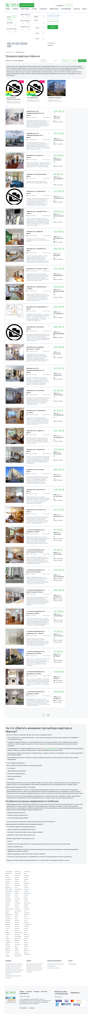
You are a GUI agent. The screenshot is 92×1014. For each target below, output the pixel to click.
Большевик (8, 899)
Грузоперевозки (66, 9)
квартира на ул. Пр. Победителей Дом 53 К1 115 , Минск (36, 113)
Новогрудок (18, 954)
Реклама (36, 991)
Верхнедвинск (9, 914)
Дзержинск (8, 942)
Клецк (16, 895)
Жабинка (8, 956)
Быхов (7, 912)
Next (22, 119)
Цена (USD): (10, 22)
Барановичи (9, 873)
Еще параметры (53, 21)
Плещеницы (27, 883)
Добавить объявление (27, 5)
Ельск (7, 954)
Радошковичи (27, 893)
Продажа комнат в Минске (13, 968)
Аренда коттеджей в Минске (34, 968)
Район (17, 43)
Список (74, 60)
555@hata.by (75, 993)
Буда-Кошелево (9, 909)
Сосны (25, 920)
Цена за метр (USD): (12, 28)
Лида (16, 918)
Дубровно (8, 950)
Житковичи (17, 875)
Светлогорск (27, 903)
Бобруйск (8, 895)
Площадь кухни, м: (25, 26)
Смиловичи (27, 909)
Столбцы (26, 926)
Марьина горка (18, 932)
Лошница (17, 922)
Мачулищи (17, 934)
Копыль (17, 907)
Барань (7, 875)
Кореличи (17, 909)
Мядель (17, 948)
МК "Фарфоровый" (32, 97)
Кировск (17, 893)
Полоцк (26, 885)
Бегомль (8, 877)
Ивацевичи (17, 885)
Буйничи (8, 910)
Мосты (16, 946)
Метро (9, 46)
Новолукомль (18, 956)
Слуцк (25, 910)
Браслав (8, 905)
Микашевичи (18, 936)
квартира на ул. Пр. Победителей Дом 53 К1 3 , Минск (35, 135)
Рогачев (26, 899)
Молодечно (17, 944)
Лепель (16, 916)
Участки (34, 9)
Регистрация (62, 5)
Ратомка (26, 895)
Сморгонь (26, 914)
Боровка (8, 903)
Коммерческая (53, 9)
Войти (70, 5)
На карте (66, 60)
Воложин (8, 920)
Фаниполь (26, 934)
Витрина (82, 60)
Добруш (8, 944)
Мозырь (17, 942)
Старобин (26, 922)
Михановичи (18, 938)
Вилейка (8, 916)
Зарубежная (43, 9)
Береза (7, 885)
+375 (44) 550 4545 (61, 994)
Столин (26, 928)
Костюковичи (18, 910)
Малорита (17, 930)
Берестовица (9, 889)
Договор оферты (23, 1007)
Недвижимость (9, 52)
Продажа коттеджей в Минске (14, 970)
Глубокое (8, 934)
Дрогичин (8, 948)
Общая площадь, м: (25, 14)
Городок (8, 940)
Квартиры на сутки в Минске (55, 964)
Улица (9, 43)
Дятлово (8, 952)
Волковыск (8, 918)
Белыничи (8, 883)
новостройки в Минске (51, 748)
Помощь (21, 991)
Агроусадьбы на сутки (53, 968)
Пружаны (26, 889)
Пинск (25, 881)
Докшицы (8, 946)
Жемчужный (18, 873)
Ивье (16, 887)
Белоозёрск (8, 879)
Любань (17, 926)
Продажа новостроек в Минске (14, 964)
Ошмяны (26, 877)
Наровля (17, 950)
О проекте (29, 991)
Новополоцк (27, 871)
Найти (53, 27)
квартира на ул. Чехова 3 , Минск (37, 269)
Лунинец (17, 924)
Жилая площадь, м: (25, 20)
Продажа (15, 9)
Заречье (17, 881)
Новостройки (25, 9)
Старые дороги (27, 924)
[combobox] (39, 16)
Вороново (8, 922)
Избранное (55, 5)
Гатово (7, 928)
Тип (13, 43)
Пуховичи (26, 891)
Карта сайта (32, 1007)
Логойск (17, 920)
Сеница (26, 901)
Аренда (8, 9)
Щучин (25, 952)
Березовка (8, 887)
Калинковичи (18, 889)
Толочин (26, 930)
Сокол (25, 916)
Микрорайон (23, 43)
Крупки (16, 914)
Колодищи (17, 903)
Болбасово (8, 893)
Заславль (17, 883)
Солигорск (26, 918)
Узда (25, 932)
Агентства (76, 9)
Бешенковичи (9, 891)
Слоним (26, 907)
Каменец (17, 891)
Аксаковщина (9, 871)
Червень (26, 944)
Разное (84, 9)
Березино (8, 881)
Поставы (26, 887)
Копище (17, 905)
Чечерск (26, 946)
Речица (25, 897)
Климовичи (17, 899)
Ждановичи (18, 871)
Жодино (17, 879)
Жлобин (17, 877)
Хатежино (26, 936)
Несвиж (17, 952)
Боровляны (8, 901)
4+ (10, 19)
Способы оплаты (58, 997)
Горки (7, 930)
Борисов (8, 897)
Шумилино (26, 950)
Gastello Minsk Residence (55, 97)
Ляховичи (17, 928)
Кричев (16, 912)
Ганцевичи (8, 926)
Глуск (7, 936)
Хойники (26, 938)
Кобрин (17, 901)
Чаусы (25, 940)
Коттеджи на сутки (52, 966)
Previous (7, 119)
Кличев (16, 897)
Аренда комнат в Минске (34, 966)
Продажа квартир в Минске (13, 966)
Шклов (25, 948)
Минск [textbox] (36, 16)
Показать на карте (53, 16)
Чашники (26, 942)
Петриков (26, 879)
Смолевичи (27, 912)
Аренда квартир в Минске (34, 964)
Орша (25, 873)
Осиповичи (26, 875)
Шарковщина (27, 954)
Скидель (26, 905)
